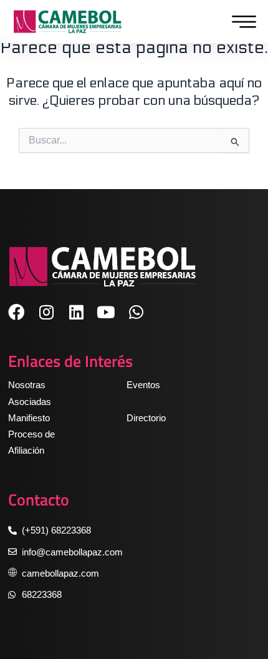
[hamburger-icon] (241, 21)
